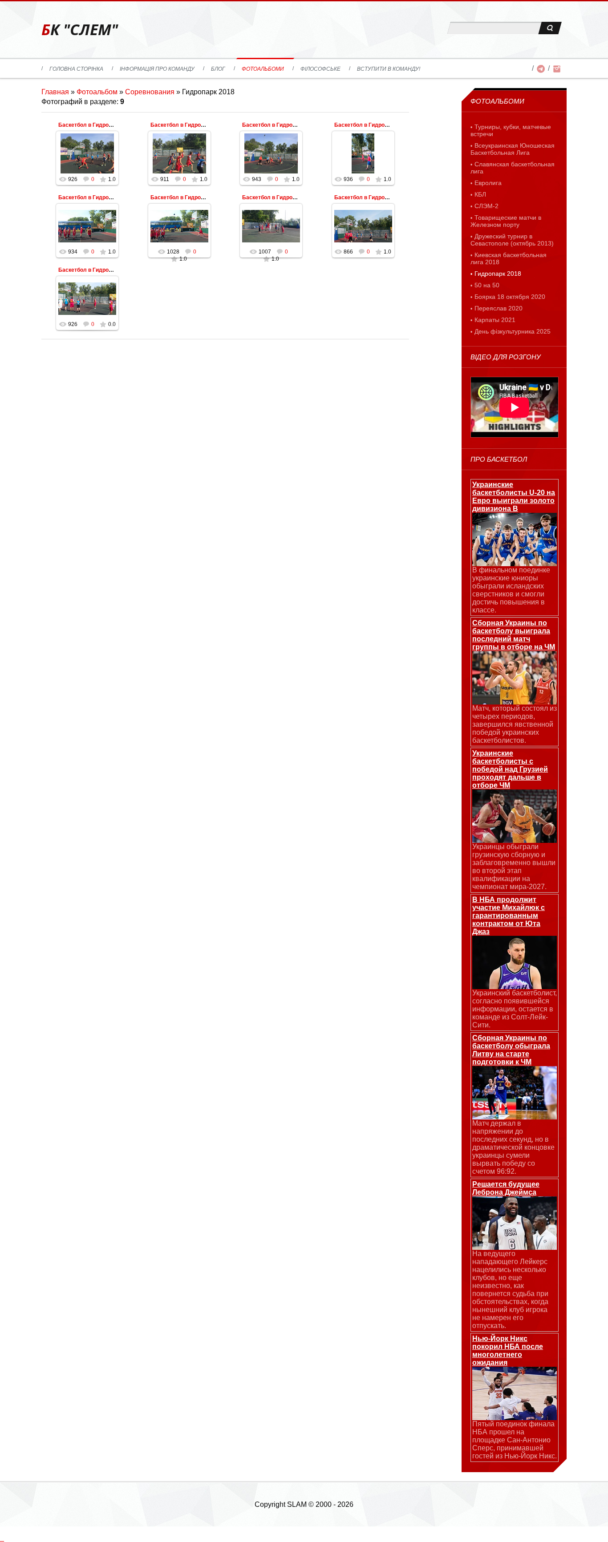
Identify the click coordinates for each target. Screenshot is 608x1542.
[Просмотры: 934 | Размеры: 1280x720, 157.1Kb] (87, 226)
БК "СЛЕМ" (79, 29)
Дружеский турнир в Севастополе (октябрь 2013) (512, 240)
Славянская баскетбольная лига (512, 168)
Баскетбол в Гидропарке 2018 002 (379, 197)
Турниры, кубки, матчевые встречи (510, 130)
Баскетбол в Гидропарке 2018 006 (379, 125)
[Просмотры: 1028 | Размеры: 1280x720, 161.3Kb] (179, 226)
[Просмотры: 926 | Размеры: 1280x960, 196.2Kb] (87, 153)
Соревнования (149, 92)
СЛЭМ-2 (486, 205)
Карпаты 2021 (494, 319)
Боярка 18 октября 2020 (509, 296)
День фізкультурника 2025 (512, 331)
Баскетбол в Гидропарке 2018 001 (103, 270)
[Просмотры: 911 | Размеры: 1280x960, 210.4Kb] (179, 153)
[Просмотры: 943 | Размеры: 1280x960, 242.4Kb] (271, 153)
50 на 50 (486, 285)
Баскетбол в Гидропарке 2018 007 (287, 125)
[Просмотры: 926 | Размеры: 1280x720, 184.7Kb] (87, 298)
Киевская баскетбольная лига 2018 (508, 258)
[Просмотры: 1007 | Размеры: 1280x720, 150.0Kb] (271, 226)
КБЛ (480, 194)
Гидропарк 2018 (497, 273)
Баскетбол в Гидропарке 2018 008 (195, 125)
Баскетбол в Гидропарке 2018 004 (195, 197)
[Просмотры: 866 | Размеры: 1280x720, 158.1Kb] (363, 226)
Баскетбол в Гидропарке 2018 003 (287, 197)
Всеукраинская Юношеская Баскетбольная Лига (512, 149)
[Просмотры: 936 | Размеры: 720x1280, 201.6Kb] (363, 153)
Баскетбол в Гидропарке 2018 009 (103, 125)
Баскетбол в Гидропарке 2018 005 (103, 197)
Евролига (488, 182)
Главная (55, 92)
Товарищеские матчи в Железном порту (505, 221)
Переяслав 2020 (498, 308)
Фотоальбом (97, 92)
